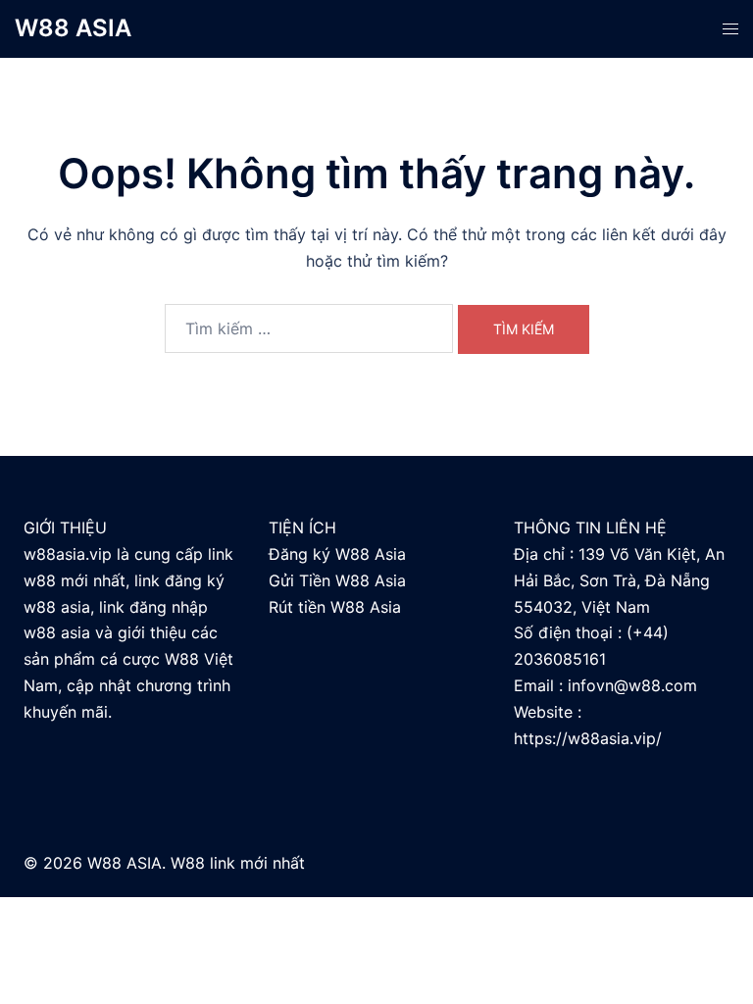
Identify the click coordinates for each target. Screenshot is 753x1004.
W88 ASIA (73, 28)
